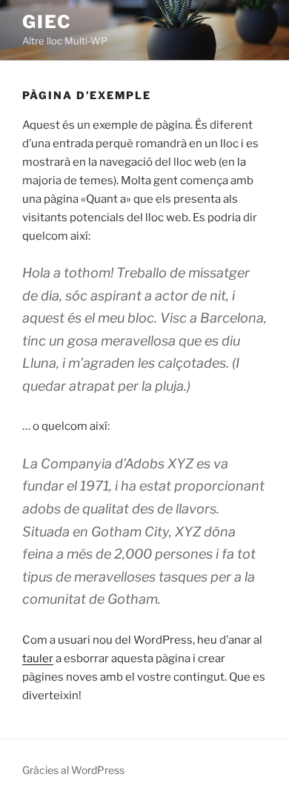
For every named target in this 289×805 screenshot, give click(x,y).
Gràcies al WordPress (73, 770)
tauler (37, 658)
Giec (47, 22)
